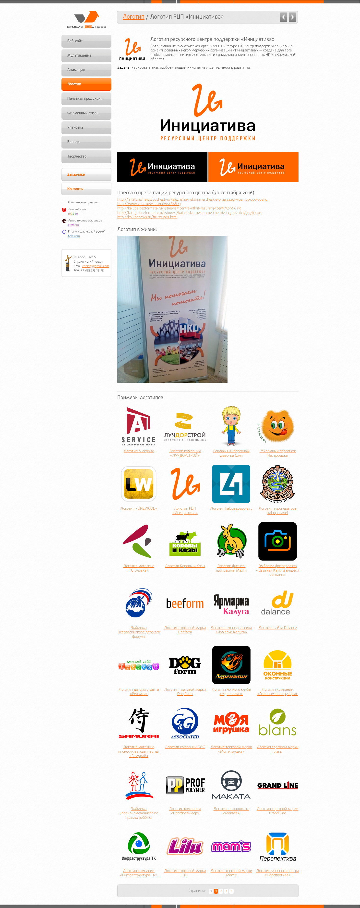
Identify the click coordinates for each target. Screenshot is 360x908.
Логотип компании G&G (185, 747)
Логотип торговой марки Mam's (231, 873)
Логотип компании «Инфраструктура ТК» (138, 873)
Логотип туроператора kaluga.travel (278, 511)
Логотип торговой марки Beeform (185, 630)
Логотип (133, 17)
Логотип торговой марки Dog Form (185, 692)
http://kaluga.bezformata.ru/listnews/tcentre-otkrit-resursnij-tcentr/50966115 (179, 208)
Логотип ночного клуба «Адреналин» (231, 692)
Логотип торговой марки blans (278, 749)
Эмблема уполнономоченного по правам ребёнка (139, 813)
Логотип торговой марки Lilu (185, 873)
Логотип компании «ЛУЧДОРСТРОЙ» (185, 453)
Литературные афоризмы (85, 221)
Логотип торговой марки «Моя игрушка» (231, 749)
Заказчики (76, 174)
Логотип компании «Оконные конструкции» (277, 692)
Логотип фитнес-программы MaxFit (231, 568)
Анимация (76, 70)
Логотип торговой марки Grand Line (278, 811)
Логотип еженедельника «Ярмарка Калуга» (231, 630)
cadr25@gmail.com (95, 266)
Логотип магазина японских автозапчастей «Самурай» (138, 752)
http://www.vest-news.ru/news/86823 (149, 204)
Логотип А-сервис (139, 451)
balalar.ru (74, 236)
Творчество (76, 156)
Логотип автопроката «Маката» (231, 811)
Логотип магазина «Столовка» (138, 568)
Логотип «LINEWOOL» (138, 509)
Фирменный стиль (82, 113)
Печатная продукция (85, 98)
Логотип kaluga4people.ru (231, 509)
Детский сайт (77, 209)
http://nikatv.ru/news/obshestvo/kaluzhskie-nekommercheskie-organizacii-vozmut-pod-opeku (192, 199)
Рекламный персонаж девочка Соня (231, 453)
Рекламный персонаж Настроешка (278, 453)
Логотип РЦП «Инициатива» (185, 511)
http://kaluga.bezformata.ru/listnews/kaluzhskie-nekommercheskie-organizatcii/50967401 (189, 213)
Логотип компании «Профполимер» (185, 811)
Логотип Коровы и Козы (185, 566)
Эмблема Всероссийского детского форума (139, 632)
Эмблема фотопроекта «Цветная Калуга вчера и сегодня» (277, 570)
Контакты (75, 189)
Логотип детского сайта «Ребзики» (139, 692)
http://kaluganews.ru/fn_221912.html (147, 217)
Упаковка (75, 127)
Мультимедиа (79, 55)
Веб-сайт (75, 41)
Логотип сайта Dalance (278, 628)
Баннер (73, 142)
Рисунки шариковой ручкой (87, 232)
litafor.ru (73, 225)
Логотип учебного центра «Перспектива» (277, 873)
